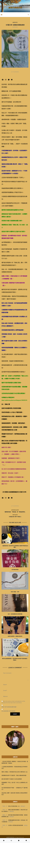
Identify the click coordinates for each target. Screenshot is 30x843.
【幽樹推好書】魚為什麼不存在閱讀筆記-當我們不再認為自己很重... (15, 546)
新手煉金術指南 (15, 569)
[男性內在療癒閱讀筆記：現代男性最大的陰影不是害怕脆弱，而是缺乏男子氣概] (15, 647)
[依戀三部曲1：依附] (15, 581)
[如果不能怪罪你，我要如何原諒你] (15, 625)
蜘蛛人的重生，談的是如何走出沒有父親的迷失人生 (14, 772)
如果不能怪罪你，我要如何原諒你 (15, 636)
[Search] (28, 14)
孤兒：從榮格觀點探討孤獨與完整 (15, 614)
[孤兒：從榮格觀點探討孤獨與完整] (15, 603)
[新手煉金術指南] (15, 558)
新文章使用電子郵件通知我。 (9, 711)
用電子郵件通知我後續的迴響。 (9, 707)
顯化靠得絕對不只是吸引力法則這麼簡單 (12, 779)
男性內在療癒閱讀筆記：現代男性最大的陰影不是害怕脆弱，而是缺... (15, 659)
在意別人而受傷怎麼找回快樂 (15, 825)
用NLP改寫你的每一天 (13, 806)
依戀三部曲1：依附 (15, 591)
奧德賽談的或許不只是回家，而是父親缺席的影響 (14, 775)
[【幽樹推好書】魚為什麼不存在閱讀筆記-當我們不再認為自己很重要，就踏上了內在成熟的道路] (15, 534)
